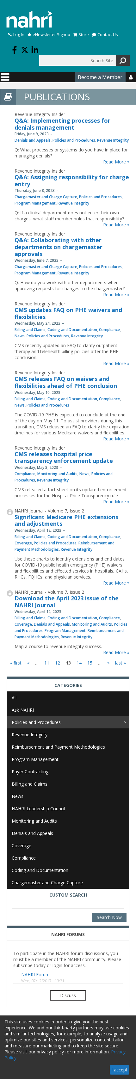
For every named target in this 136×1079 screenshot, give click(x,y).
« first (16, 663)
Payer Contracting (30, 772)
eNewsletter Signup (51, 35)
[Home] (29, 19)
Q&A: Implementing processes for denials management (62, 124)
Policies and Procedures (74, 140)
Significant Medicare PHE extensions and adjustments (66, 520)
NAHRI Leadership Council (38, 809)
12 (57, 663)
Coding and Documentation (72, 329)
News (20, 336)
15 (89, 663)
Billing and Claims (30, 329)
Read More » (116, 162)
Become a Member (100, 77)
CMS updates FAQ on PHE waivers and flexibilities (68, 313)
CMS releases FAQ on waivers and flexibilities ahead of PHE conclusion (66, 382)
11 (46, 663)
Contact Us (107, 35)
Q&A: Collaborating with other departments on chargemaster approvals (58, 246)
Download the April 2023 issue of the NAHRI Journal (67, 601)
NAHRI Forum (35, 975)
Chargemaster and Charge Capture (46, 196)
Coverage (23, 543)
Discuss (68, 995)
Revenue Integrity (113, 140)
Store (83, 35)
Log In (18, 35)
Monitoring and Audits (57, 473)
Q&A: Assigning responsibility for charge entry (72, 180)
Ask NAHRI (23, 710)
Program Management (35, 203)
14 (79, 663)
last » (120, 663)
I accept (119, 1070)
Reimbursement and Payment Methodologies (58, 747)
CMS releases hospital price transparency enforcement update (64, 457)
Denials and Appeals (33, 140)
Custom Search (68, 895)
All (14, 698)
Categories (68, 685)
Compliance (109, 329)
